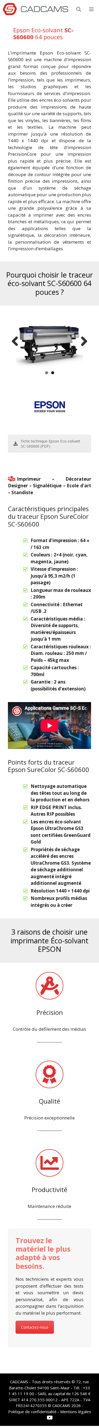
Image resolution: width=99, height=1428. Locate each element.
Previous (17, 341)
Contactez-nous (34, 1327)
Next (82, 341)
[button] (78, 9)
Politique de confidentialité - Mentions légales (49, 1411)
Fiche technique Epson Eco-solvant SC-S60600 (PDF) (50, 444)
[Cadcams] (36, 9)
